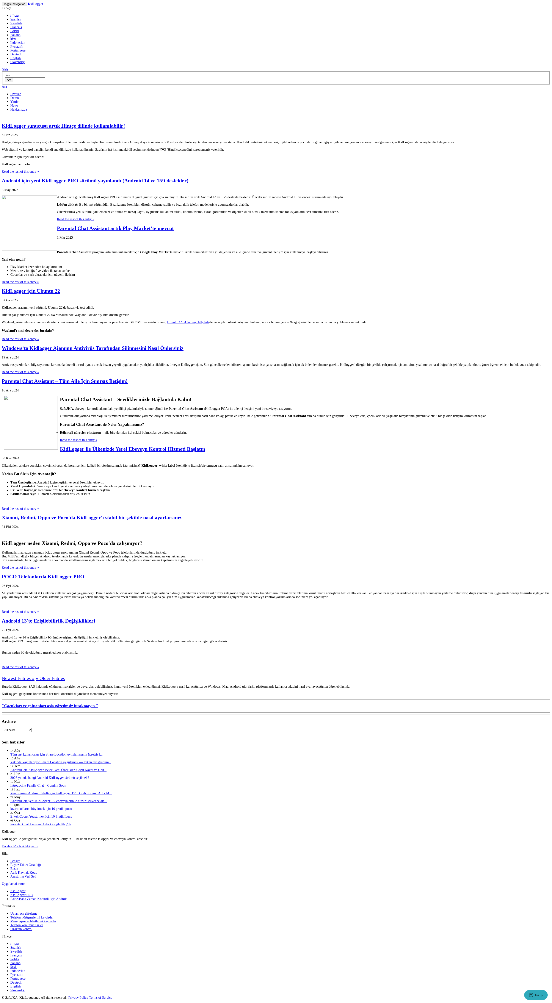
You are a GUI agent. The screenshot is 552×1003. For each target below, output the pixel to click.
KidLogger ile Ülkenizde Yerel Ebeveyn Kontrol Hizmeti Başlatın (132, 449)
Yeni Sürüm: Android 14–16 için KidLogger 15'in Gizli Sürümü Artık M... (61, 793)
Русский (16, 46)
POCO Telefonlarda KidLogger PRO (43, 576)
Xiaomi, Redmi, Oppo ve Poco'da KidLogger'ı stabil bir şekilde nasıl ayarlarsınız (92, 517)
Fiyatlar (15, 94)
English (15, 58)
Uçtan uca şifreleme (23, 913)
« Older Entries (50, 678)
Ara (9, 79)
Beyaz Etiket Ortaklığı (25, 865)
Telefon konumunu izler (26, 925)
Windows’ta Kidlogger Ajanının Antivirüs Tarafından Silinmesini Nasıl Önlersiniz (92, 348)
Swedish (16, 23)
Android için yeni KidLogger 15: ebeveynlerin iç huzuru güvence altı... (58, 801)
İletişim (15, 861)
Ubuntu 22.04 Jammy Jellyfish (188, 322)
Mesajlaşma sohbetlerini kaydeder (33, 921)
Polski (14, 31)
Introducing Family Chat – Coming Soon (38, 785)
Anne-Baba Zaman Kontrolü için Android (38, 899)
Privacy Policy (78, 997)
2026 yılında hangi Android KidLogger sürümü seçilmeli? (49, 777)
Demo (14, 98)
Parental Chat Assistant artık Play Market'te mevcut (115, 228)
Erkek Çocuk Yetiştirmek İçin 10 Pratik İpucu (41, 816)
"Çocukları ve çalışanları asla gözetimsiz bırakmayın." (50, 706)
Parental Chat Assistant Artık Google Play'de (40, 824)
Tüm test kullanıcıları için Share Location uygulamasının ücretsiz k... (57, 754)
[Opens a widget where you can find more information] (536, 995)
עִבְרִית (14, 15)
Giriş (5, 69)
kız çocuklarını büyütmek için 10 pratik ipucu (41, 809)
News (14, 105)
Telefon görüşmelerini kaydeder (31, 917)
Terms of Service (100, 997)
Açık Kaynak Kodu (23, 872)
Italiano (15, 35)
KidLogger (17, 891)
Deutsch (16, 54)
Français (16, 27)
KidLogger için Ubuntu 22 (31, 291)
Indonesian (17, 42)
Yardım (15, 101)
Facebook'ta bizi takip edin (20, 846)
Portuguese (17, 50)
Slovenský (17, 62)
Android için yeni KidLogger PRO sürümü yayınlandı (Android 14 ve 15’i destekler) (95, 180)
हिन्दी (13, 39)
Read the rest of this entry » (20, 171)
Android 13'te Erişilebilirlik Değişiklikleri (48, 621)
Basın (14, 868)
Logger (35, 4)
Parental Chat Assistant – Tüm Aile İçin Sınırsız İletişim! (65, 381)
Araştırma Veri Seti (23, 876)
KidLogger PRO (21, 895)
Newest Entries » (18, 678)
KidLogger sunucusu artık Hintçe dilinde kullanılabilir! (63, 126)
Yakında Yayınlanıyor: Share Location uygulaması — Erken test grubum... (60, 762)
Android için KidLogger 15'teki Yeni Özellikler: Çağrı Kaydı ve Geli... (58, 770)
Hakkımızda (18, 109)
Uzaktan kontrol (21, 929)
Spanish (15, 19)
